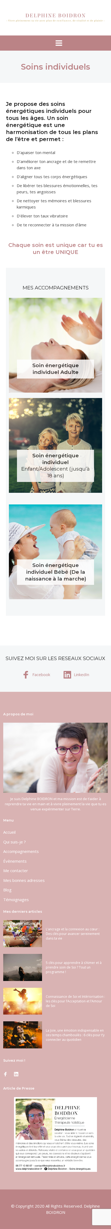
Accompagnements (21, 851)
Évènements (15, 861)
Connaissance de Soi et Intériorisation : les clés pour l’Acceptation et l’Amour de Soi (75, 1001)
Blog (7, 889)
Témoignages (16, 899)
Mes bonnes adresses (24, 880)
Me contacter (15, 870)
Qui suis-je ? (14, 842)
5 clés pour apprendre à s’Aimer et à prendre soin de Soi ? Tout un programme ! (74, 967)
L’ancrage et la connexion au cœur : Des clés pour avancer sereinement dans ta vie (73, 934)
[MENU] (55, 43)
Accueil (9, 832)
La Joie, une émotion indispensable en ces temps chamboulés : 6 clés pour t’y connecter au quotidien (75, 1035)
